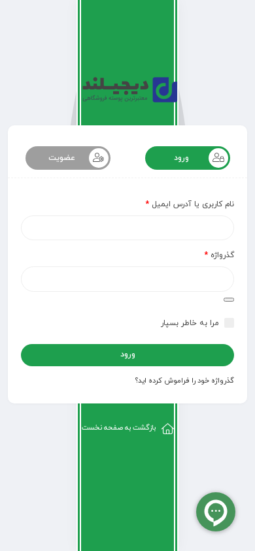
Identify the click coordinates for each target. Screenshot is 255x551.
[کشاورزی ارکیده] (127, 91)
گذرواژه (219, 255)
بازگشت (119, 427)
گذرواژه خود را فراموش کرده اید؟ (184, 380)
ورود (181, 158)
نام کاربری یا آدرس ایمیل (190, 204)
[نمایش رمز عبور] (229, 300)
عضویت (61, 158)
